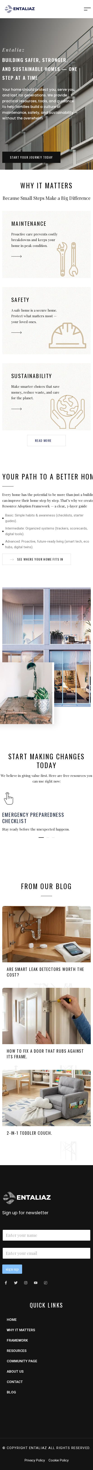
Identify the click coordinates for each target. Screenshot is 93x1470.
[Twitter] (15, 1282)
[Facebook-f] (5, 1282)
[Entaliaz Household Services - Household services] (20, 8)
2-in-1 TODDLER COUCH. (29, 1133)
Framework (17, 1340)
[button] (31, 157)
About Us (15, 1372)
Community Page (22, 1361)
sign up (12, 1269)
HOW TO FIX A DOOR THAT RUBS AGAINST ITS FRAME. (45, 1053)
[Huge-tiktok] (45, 1282)
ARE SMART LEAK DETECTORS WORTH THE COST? (45, 972)
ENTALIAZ (38, 1448)
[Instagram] (25, 1282)
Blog (11, 1392)
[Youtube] (35, 1282)
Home (12, 1320)
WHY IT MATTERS (21, 1330)
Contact (15, 1382)
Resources (16, 1351)
